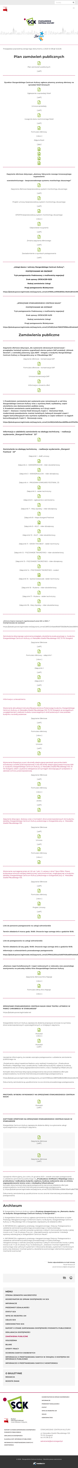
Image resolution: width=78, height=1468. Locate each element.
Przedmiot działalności (50, 1404)
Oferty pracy (12, 1349)
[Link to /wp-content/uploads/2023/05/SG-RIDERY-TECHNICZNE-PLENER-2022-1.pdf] (39, 584)
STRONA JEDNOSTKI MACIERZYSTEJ (21, 1295)
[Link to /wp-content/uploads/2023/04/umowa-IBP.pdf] (39, 753)
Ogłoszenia (11, 1340)
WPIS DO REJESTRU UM (15, 1316)
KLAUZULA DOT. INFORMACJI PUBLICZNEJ (17, 1439)
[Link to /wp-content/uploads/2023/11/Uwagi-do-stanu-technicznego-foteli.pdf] (39, 115)
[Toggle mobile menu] (74, 8)
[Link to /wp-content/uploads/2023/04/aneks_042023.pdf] (39, 810)
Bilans (8, 1345)
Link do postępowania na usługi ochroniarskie (22, 941)
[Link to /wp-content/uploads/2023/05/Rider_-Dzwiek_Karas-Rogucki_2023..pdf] (39, 479)
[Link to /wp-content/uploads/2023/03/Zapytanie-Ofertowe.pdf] (39, 891)
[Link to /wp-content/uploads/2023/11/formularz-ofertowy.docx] (39, 128)
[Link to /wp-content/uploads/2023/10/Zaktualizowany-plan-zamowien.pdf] (39, 63)
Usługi (44, 1414)
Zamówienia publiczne (16, 1336)
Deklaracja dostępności (17, 1332)
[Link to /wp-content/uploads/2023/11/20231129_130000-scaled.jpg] (39, 154)
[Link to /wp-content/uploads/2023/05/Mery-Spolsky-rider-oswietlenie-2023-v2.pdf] (39, 610)
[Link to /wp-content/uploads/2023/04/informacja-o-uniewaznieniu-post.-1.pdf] (39, 704)
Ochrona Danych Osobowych (20, 1353)
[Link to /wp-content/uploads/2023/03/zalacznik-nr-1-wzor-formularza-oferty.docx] (39, 862)
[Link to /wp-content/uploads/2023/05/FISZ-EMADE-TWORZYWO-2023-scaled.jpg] (39, 575)
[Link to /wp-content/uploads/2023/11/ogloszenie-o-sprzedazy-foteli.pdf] (39, 89)
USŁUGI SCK (10, 1320)
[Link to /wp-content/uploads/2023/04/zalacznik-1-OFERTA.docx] (39, 664)
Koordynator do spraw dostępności (55, 1397)
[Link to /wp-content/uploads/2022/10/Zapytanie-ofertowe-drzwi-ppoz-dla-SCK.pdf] (39, 1041)
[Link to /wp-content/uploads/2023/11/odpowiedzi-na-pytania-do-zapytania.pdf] (39, 224)
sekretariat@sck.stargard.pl (52, 1441)
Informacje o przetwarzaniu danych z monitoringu (31, 1363)
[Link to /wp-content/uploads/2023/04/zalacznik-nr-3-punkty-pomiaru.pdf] (39, 690)
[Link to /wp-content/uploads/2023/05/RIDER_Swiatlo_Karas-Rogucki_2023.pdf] (39, 470)
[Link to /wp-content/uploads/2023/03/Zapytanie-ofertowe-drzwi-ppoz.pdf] (39, 836)
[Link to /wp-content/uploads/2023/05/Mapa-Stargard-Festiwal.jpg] (39, 522)
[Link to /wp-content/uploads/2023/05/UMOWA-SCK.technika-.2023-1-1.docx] (39, 461)
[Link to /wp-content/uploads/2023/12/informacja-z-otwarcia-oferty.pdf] (39, 390)
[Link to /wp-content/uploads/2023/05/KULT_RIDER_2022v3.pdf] (39, 531)
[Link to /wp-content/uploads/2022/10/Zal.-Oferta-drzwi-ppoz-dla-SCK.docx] (39, 1030)
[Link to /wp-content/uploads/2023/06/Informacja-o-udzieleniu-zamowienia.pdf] (39, 439)
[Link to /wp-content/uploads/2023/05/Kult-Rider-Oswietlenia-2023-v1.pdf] (39, 540)
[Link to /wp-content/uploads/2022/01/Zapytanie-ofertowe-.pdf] (39, 1137)
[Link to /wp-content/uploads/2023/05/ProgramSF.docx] (39, 487)
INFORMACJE (11, 1303)
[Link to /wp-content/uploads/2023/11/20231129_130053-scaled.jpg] (39, 149)
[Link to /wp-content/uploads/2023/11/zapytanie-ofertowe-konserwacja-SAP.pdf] (39, 364)
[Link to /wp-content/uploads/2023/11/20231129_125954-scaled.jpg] (39, 158)
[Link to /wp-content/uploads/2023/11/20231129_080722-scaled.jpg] (39, 163)
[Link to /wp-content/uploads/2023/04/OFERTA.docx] (39, 797)
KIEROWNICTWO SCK (14, 1324)
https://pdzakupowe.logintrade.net (17, 1012)
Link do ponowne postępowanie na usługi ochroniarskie (27, 926)
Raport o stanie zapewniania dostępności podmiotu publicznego (38, 1328)
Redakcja (10, 1377)
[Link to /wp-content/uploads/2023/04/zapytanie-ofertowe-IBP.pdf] (39, 727)
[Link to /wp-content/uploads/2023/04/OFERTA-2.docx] (39, 740)
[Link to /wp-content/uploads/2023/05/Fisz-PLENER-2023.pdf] (39, 557)
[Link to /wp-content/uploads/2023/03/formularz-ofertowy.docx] (39, 903)
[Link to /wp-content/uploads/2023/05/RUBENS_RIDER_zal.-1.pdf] (39, 601)
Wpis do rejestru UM (49, 1410)
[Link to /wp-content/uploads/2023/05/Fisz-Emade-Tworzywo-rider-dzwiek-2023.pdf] (39, 566)
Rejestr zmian (12, 1381)
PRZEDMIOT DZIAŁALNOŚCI (17, 1307)
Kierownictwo (47, 1417)
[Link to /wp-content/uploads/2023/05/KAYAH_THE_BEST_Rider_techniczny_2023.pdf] (39, 549)
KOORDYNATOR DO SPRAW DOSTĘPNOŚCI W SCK (27, 1299)
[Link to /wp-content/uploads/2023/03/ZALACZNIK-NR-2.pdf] (39, 849)
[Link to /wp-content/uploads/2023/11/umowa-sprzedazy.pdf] (39, 102)
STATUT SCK (10, 1312)
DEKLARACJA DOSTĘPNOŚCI (13, 1435)
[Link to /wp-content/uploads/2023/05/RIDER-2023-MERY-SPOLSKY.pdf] (39, 514)
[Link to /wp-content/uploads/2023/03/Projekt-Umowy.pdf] (39, 916)
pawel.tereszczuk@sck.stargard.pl (64, 1267)
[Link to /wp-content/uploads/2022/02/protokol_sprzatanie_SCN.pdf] (39, 1101)
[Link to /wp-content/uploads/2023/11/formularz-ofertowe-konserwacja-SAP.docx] (39, 372)
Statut (44, 1407)
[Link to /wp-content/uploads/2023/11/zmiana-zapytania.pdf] (39, 237)
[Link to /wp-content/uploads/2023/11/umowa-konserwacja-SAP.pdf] (39, 381)
